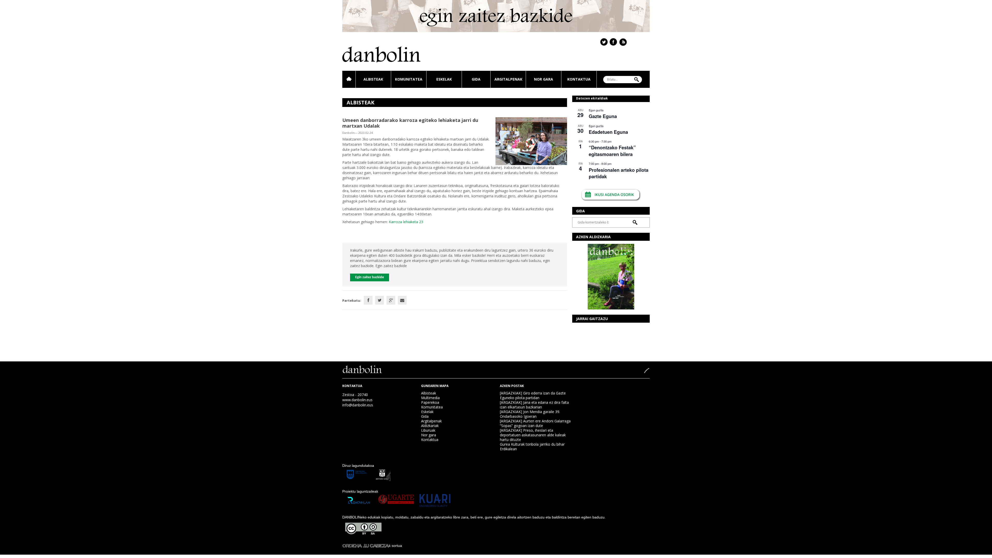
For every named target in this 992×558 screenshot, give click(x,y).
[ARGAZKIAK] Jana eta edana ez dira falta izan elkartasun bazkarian (534, 404)
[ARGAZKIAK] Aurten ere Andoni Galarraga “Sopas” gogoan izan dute (535, 423)
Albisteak (373, 79)
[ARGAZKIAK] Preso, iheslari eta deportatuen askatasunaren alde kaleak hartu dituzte (533, 435)
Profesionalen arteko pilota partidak (618, 173)
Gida (476, 79)
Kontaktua (579, 79)
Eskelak (444, 79)
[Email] (402, 300)
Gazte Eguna (603, 116)
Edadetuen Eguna (608, 132)
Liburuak (428, 430)
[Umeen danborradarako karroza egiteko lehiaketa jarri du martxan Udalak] (531, 140)
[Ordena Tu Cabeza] (365, 546)
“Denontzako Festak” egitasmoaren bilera (612, 150)
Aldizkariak (430, 425)
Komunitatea (408, 79)
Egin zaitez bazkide (369, 277)
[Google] (390, 300)
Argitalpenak (508, 79)
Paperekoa (430, 402)
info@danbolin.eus (357, 404)
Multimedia (430, 397)
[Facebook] (368, 300)
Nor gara (543, 79)
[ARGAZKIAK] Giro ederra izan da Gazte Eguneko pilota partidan (533, 395)
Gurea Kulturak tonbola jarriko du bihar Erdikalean (532, 446)
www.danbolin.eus (357, 399)
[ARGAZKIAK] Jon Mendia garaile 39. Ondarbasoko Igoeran (530, 414)
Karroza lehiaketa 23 (406, 221)
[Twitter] (379, 300)
